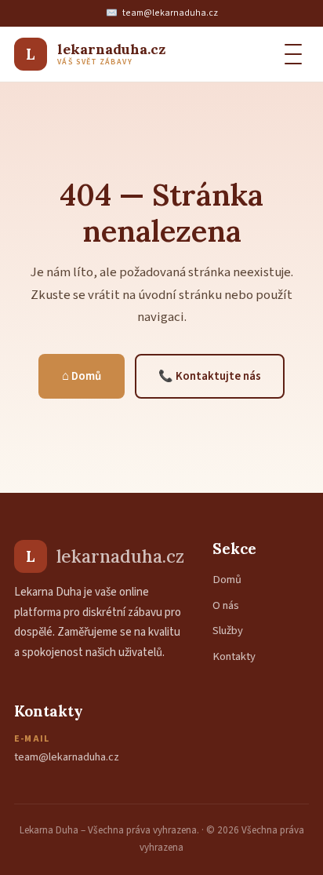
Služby (227, 630)
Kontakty (234, 656)
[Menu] (293, 54)
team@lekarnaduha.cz (170, 13)
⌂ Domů (81, 376)
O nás (225, 605)
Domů (226, 579)
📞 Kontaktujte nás (209, 376)
